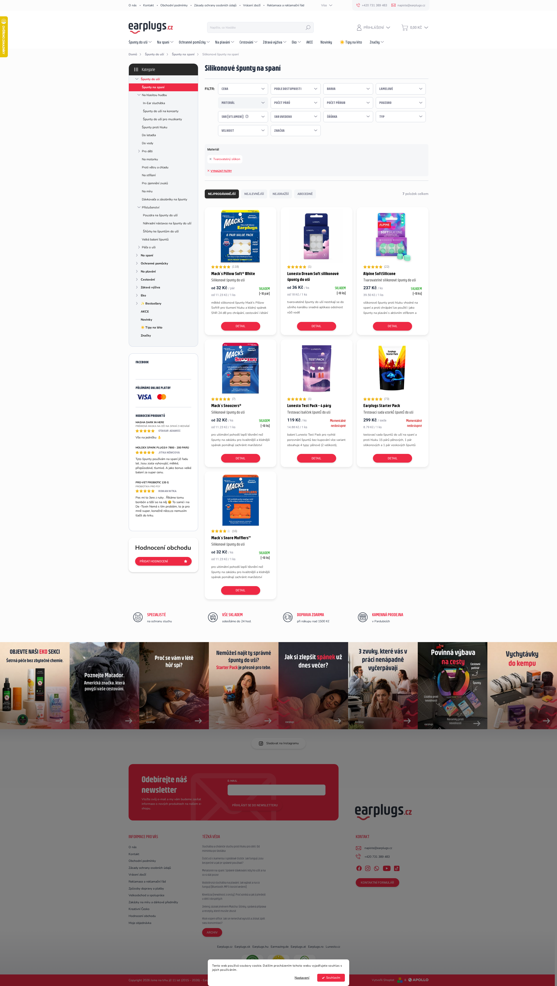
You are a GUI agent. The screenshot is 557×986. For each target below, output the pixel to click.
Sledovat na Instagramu (282, 743)
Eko (143, 295)
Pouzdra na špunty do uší (160, 215)
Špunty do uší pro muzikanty (162, 119)
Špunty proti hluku (154, 127)
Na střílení (149, 175)
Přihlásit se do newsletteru (255, 805)
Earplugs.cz (224, 947)
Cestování (148, 279)
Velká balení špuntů (155, 239)
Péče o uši (149, 247)
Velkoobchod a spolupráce (146, 895)
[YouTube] (387, 867)
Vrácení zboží (251, 5)
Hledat (308, 27)
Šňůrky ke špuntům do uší (161, 231)
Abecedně (305, 194)
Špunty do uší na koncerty (160, 111)
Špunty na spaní (153, 87)
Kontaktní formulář (377, 882)
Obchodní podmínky (174, 5)
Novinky (146, 320)
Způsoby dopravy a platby (146, 888)
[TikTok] (396, 867)
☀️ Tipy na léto (151, 327)
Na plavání (148, 271)
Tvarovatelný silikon (226, 159)
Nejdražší (281, 194)
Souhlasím (333, 978)
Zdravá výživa (150, 287)
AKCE (145, 311)
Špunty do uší (150, 79)
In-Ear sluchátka (154, 103)
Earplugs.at (298, 947)
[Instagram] (367, 867)
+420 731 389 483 (377, 857)
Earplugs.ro (316, 947)
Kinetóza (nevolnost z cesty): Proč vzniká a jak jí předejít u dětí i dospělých (234, 897)
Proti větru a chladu (155, 167)
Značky (146, 335)
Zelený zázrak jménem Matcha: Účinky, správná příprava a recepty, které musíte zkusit (234, 909)
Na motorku (150, 159)
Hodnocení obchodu (142, 916)
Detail (240, 326)
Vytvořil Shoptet (383, 980)
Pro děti (147, 151)
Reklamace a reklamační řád (285, 5)
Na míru (147, 191)
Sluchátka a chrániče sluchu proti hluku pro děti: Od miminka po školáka (231, 848)
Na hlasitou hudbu (154, 95)
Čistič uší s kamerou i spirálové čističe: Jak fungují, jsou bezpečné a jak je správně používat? (232, 860)
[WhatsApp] (376, 867)
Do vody (147, 143)
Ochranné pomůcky (154, 263)
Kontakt (148, 5)
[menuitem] (141, 42)
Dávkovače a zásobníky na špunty (164, 199)
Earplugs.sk (242, 947)
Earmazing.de (280, 947)
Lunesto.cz (333, 947)
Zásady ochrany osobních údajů (215, 5)
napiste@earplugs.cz (378, 848)
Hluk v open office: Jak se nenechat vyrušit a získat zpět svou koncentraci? (233, 921)
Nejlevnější (254, 194)
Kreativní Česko (139, 909)
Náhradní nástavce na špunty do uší (167, 223)
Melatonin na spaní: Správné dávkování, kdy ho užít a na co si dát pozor (234, 872)
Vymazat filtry (221, 171)
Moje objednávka (140, 923)
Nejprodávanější (222, 194)
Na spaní (147, 255)
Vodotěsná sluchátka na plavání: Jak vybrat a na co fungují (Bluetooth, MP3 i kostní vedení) (231, 885)
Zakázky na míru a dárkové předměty (153, 902)
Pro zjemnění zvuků (155, 183)
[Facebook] (359, 867)
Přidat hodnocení (154, 561)
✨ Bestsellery (151, 303)
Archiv (212, 932)
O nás (133, 5)
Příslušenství (150, 207)
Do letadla (149, 135)
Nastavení (302, 978)
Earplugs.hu (260, 947)
